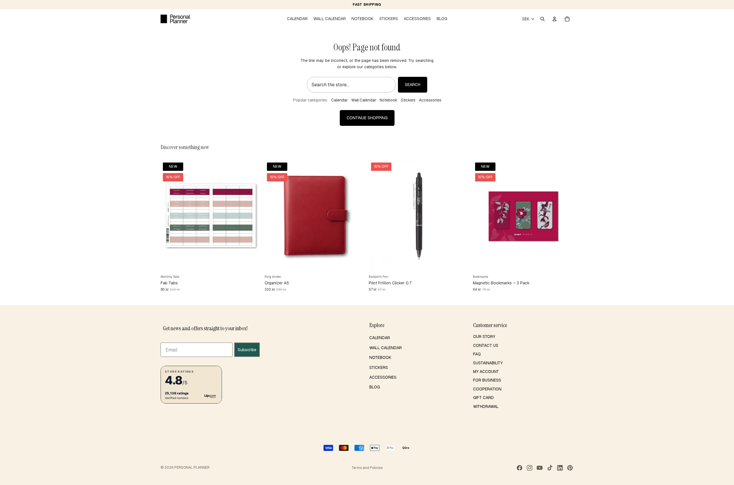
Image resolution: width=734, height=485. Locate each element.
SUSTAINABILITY (488, 362)
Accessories (430, 100)
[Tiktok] (549, 467)
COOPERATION (487, 389)
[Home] (175, 19)
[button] (191, 385)
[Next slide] (252, 216)
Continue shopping (367, 117)
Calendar (339, 100)
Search (412, 84)
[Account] (554, 19)
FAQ (477, 354)
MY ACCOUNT (486, 371)
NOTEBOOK (380, 357)
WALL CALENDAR (385, 347)
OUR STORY (484, 336)
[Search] (542, 19)
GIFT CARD (483, 397)
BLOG (374, 387)
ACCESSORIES (383, 377)
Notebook (388, 100)
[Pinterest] (570, 467)
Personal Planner (192, 467)
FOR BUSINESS (487, 380)
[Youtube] (539, 467)
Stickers (408, 100)
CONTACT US (485, 345)
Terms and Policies (367, 468)
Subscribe (247, 349)
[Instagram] (529, 467)
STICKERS (378, 367)
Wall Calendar (363, 100)
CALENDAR (379, 337)
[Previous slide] (169, 216)
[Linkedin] (560, 467)
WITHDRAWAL (486, 406)
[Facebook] (519, 467)
